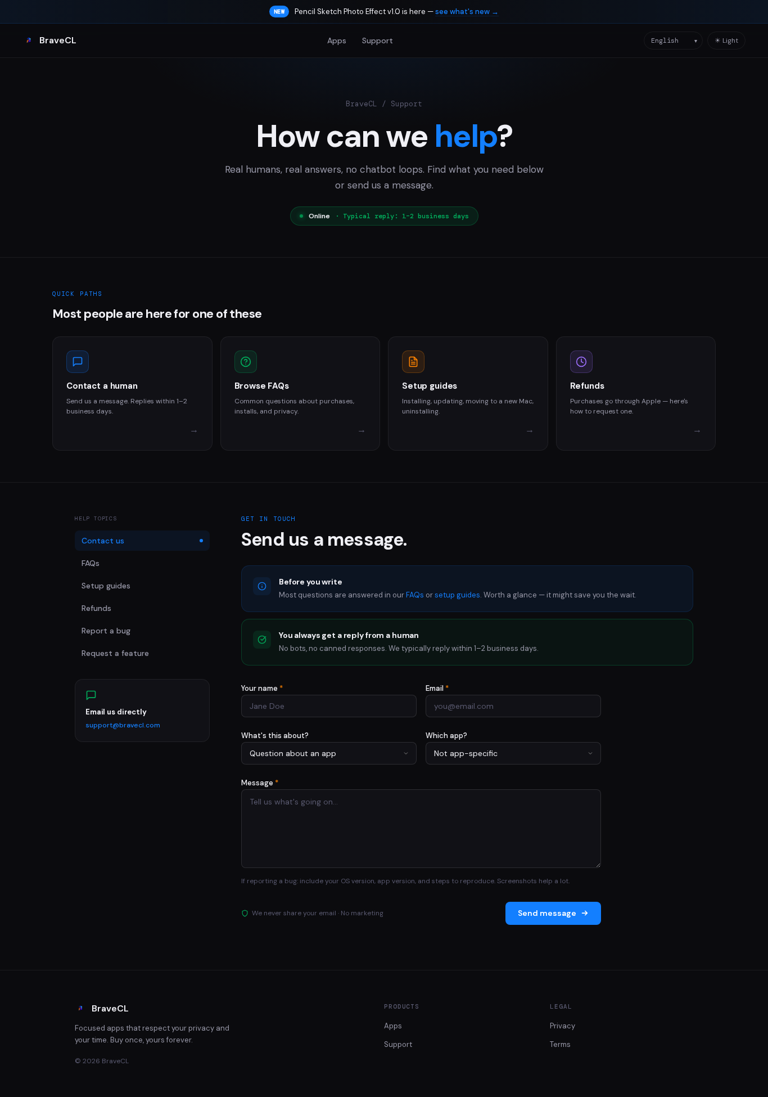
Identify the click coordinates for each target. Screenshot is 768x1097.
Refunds (96, 608)
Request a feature (115, 653)
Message (259, 783)
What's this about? (275, 735)
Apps (336, 40)
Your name (262, 688)
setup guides (457, 595)
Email (437, 688)
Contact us (103, 541)
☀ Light (726, 40)
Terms (560, 1044)
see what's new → (467, 11)
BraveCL (57, 40)
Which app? (446, 735)
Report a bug (106, 631)
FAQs (91, 563)
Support (377, 40)
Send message (547, 913)
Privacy (562, 1026)
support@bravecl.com (122, 725)
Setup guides (106, 586)
